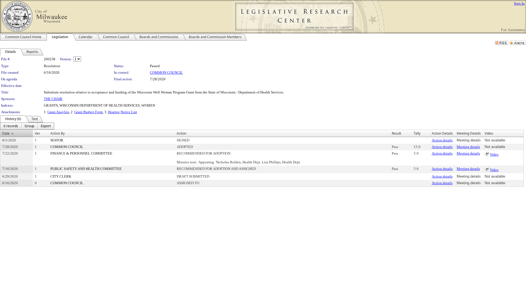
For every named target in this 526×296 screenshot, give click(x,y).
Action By (57, 133)
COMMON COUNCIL (166, 72)
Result (396, 133)
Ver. (37, 133)
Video (494, 154)
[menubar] (27, 126)
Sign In (519, 3)
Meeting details (468, 147)
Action (181, 133)
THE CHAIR (53, 99)
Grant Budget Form (88, 112)
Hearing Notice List (122, 112)
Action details (442, 140)
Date (6, 133)
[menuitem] (10, 126)
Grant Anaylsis (58, 112)
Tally (417, 133)
